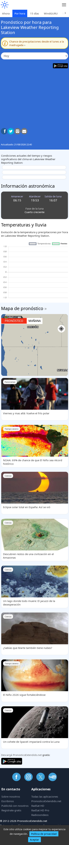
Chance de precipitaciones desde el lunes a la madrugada (36, 43)
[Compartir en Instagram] (17, 131)
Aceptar (34, 839)
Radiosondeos (39, 815)
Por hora (20, 13)
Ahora (6, 13)
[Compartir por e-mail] (24, 131)
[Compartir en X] (11, 131)
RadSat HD (37, 805)
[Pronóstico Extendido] (4, 5)
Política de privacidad (44, 833)
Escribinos (7, 801)
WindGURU (51, 13)
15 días (34, 13)
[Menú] (64, 5)
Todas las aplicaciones (44, 796)
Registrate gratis (11, 810)
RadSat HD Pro (40, 810)
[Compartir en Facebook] (4, 131)
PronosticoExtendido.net (46, 801)
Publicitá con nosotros (14, 805)
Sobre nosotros (10, 796)
